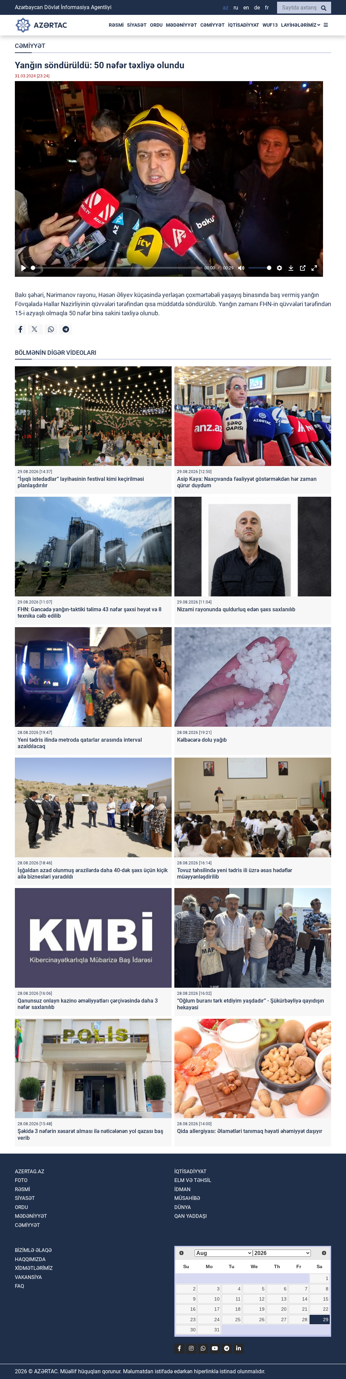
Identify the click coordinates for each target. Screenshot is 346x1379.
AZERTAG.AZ (29, 1171)
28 (304, 1319)
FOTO (21, 1180)
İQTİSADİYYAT (243, 25)
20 (284, 1309)
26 (262, 1319)
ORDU (156, 25)
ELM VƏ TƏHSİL (192, 1180)
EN (246, 7)
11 (238, 1299)
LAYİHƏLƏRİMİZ (299, 25)
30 (193, 1329)
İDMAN (182, 1189)
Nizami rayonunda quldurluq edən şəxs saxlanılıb (236, 609)
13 (284, 1299)
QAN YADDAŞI (190, 1216)
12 (262, 1299)
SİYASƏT (137, 25)
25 (238, 1319)
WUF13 (270, 25)
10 (217, 1299)
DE (257, 7)
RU (235, 7)
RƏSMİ (116, 25)
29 (325, 1319)
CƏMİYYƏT (212, 25)
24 (217, 1319)
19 (262, 1309)
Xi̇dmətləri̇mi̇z (34, 1268)
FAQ (19, 1286)
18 (238, 1309)
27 (284, 1319)
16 (193, 1309)
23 (193, 1319)
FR (267, 7)
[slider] (116, 268)
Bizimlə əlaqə (33, 1250)
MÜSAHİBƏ (187, 1198)
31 (217, 1329)
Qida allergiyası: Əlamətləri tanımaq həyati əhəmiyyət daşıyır (249, 1131)
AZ (225, 7)
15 (325, 1299)
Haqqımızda (30, 1259)
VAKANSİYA (28, 1277)
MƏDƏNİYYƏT (181, 25)
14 (304, 1299)
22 (325, 1309)
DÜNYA (182, 1207)
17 (217, 1309)
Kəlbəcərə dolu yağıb (202, 740)
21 (304, 1309)
